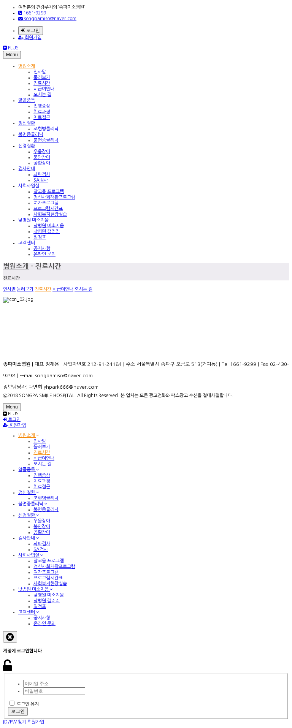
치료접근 (41, 117)
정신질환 (26, 123)
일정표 (39, 237)
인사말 (39, 72)
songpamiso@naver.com (49, 18)
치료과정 (41, 111)
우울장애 (41, 151)
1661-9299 (34, 13)
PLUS (13, 48)
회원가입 (32, 37)
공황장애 (41, 163)
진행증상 (41, 106)
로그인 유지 (28, 704)
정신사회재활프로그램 (54, 197)
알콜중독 (26, 100)
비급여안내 (43, 89)
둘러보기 (41, 77)
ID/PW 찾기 (14, 722)
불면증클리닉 (30, 134)
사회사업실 (28, 186)
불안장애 (41, 157)
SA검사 (40, 180)
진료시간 (41, 83)
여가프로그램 (46, 203)
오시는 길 (42, 94)
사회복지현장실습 (50, 214)
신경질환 (26, 146)
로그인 (32, 30)
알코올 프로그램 (48, 191)
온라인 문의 (44, 254)
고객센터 (26, 243)
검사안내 (26, 168)
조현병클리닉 (46, 129)
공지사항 (41, 248)
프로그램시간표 (48, 208)
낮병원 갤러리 (46, 231)
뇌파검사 (41, 174)
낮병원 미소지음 (33, 220)
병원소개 (26, 66)
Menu (12, 54)
